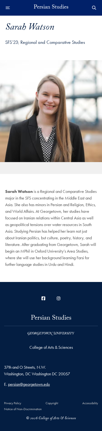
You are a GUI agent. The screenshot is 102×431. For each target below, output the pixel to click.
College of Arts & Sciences (51, 347)
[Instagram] (58, 298)
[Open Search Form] (94, 8)
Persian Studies (51, 8)
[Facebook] (43, 298)
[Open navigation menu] (8, 8)
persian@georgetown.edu (29, 384)
